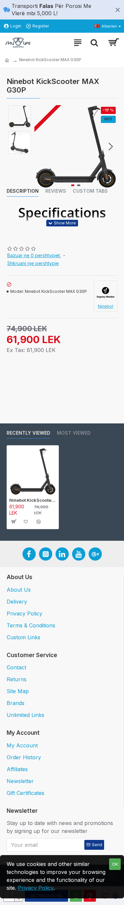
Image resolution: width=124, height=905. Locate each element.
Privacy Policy (36, 888)
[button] (41, 146)
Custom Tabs (90, 191)
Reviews (55, 191)
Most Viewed (74, 433)
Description (23, 191)
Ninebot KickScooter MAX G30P (32, 500)
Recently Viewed (28, 433)
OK (115, 864)
